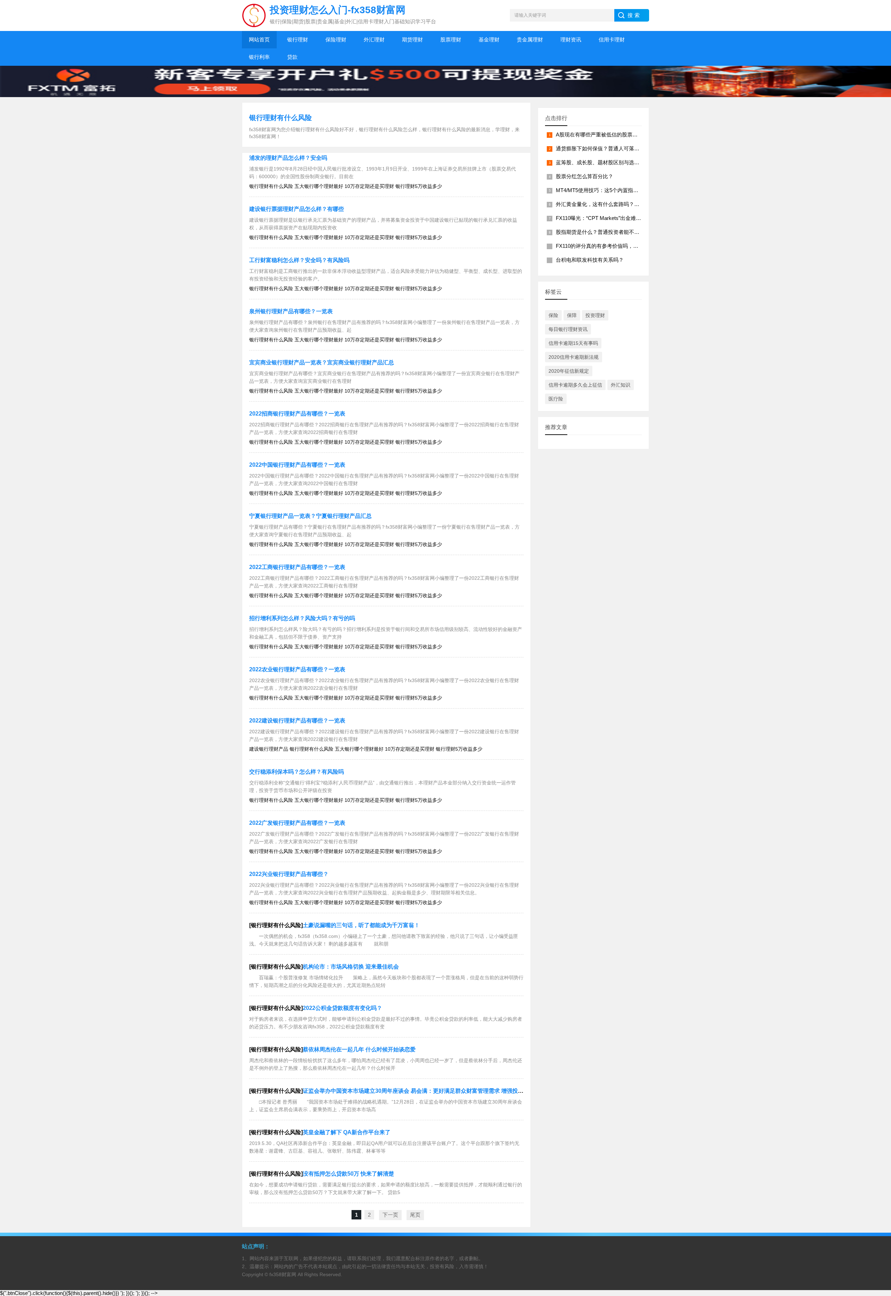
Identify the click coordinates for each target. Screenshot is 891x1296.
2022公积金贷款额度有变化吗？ (342, 1008)
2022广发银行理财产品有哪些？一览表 (297, 823)
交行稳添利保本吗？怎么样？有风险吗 (296, 772)
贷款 (292, 57)
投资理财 (595, 315)
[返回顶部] (876, 1159)
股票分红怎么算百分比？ (584, 176)
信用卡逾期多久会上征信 (575, 385)
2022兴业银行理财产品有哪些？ (289, 874)
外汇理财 (374, 39)
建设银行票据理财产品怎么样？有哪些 (296, 209)
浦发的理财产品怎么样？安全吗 (288, 158)
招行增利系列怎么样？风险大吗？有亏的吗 (302, 618)
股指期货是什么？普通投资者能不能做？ (603, 232)
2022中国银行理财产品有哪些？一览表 (297, 465)
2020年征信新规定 (569, 371)
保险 (553, 315)
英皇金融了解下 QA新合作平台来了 (347, 1132)
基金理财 (489, 39)
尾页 (415, 1215)
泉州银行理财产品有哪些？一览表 (291, 311)
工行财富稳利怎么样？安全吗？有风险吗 (299, 260)
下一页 (390, 1215)
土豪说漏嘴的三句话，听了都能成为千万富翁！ (361, 925)
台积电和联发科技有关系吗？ (590, 260)
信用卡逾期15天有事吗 (573, 343)
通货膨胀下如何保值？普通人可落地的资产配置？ (613, 148)
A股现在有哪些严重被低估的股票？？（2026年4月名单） (622, 134)
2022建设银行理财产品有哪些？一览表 (297, 721)
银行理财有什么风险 (280, 117)
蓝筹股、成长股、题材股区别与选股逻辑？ (605, 162)
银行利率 (259, 57)
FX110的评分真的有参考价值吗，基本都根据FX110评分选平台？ (630, 246)
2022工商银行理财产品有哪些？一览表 (297, 567)
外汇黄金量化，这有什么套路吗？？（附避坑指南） (616, 204)
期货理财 (412, 39)
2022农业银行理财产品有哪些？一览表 (297, 669)
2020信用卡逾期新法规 (574, 357)
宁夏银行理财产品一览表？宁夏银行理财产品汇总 (310, 516)
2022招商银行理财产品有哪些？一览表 (297, 414)
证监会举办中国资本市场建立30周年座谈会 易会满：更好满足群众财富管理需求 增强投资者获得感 (424, 1091)
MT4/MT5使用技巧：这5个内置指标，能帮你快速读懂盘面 (623, 190)
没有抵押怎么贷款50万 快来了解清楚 (348, 1174)
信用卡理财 (612, 39)
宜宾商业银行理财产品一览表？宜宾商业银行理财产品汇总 (321, 362)
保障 (572, 315)
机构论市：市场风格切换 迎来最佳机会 (351, 967)
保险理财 (335, 39)
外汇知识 (620, 385)
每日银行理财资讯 (568, 329)
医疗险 (556, 399)
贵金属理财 (530, 39)
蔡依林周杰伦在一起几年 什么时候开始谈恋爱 (359, 1049)
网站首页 (259, 39)
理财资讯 (570, 39)
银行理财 (297, 39)
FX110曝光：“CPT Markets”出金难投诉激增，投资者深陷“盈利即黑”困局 (639, 218)
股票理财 (450, 39)
